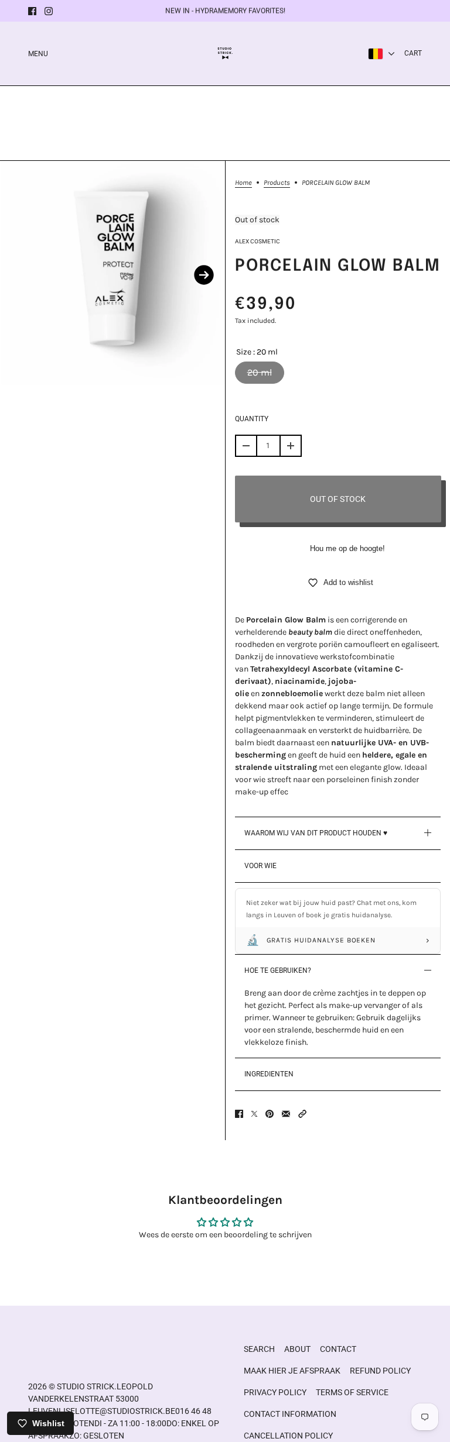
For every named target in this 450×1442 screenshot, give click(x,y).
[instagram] (48, 11)
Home (243, 183)
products (277, 183)
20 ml (259, 372)
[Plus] (290, 446)
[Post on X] (254, 1114)
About (297, 1349)
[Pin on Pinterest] (269, 1113)
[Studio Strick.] (225, 53)
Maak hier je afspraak (292, 1370)
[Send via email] (285, 1113)
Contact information (290, 1414)
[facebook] (32, 11)
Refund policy (380, 1370)
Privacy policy (275, 1392)
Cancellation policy (288, 1435)
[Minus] (246, 446)
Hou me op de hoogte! (347, 548)
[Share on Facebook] (239, 1113)
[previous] (21, 275)
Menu (38, 54)
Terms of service (352, 1392)
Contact (338, 1349)
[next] (204, 275)
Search (259, 1349)
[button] (302, 1113)
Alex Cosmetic (257, 241)
